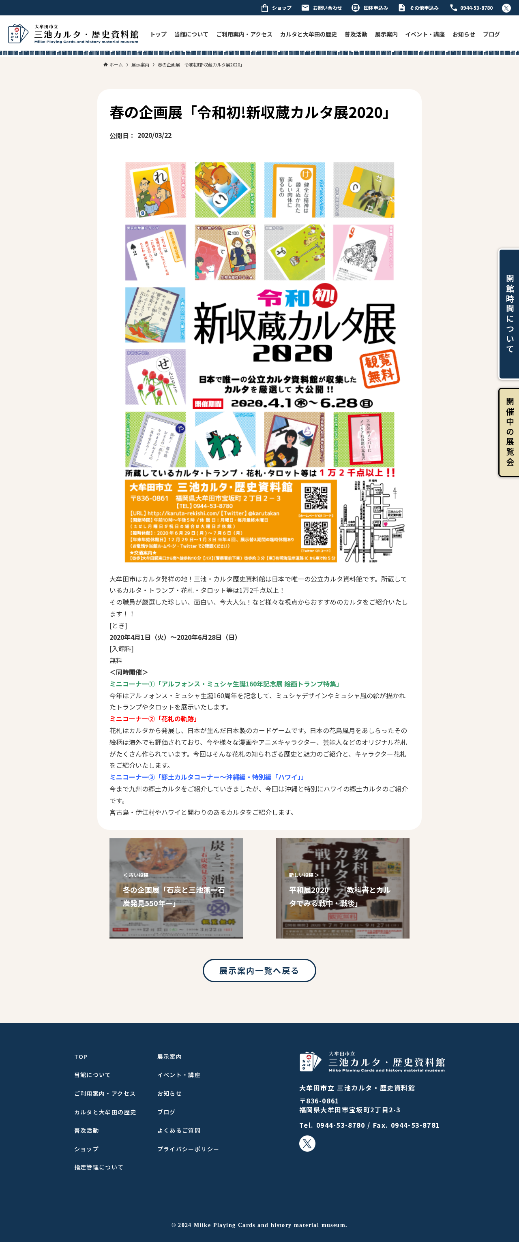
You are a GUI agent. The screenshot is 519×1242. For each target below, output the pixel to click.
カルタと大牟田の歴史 (308, 34)
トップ (158, 34)
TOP (81, 1056)
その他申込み (424, 7)
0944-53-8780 (476, 7)
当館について (191, 34)
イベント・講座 (425, 34)
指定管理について (99, 1167)
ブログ (491, 34)
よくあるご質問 (179, 1130)
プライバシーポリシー (188, 1149)
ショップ (282, 7)
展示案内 (386, 34)
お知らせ (464, 34)
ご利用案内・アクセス (244, 34)
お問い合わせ (327, 7)
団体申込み (376, 7)
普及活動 (356, 34)
